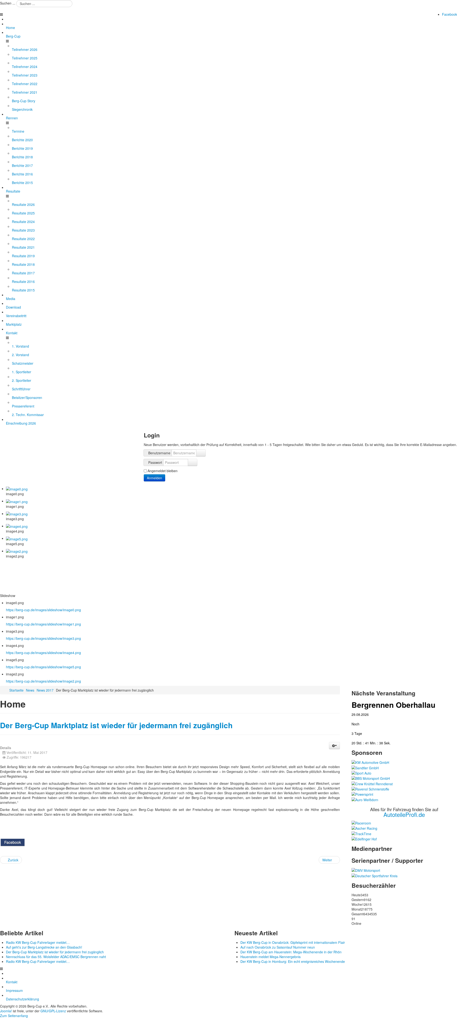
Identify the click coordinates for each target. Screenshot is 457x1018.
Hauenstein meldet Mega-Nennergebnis (270, 956)
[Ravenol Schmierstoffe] (370, 788)
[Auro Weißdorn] (365, 799)
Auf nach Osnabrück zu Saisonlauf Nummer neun (277, 947)
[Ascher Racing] (364, 827)
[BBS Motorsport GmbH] (371, 778)
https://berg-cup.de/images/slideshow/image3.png (43, 638)
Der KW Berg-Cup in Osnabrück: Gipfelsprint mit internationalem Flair (292, 942)
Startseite (16, 690)
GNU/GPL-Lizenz (53, 1010)
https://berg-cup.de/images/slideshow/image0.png (43, 609)
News (30, 690)
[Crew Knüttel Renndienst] (372, 783)
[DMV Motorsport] (366, 870)
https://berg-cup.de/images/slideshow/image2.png (43, 681)
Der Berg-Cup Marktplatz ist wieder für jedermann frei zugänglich (116, 725)
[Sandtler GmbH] (365, 767)
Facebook (449, 14)
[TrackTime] (361, 833)
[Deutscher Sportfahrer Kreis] (374, 875)
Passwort (155, 462)
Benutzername (159, 453)
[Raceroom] (361, 822)
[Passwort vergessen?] (192, 462)
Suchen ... (7, 3)
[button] (334, 745)
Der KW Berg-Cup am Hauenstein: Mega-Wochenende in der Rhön (291, 952)
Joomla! (6, 1010)
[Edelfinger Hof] (364, 838)
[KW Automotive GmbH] (370, 762)
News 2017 (45, 690)
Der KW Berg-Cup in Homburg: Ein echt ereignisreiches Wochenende (292, 961)
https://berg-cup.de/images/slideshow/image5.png (43, 666)
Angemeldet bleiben (163, 470)
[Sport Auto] (361, 772)
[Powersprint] (362, 793)
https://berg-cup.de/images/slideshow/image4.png (43, 652)
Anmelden (154, 477)
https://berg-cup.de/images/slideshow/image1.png (43, 624)
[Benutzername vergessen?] (201, 452)
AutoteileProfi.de (404, 814)
